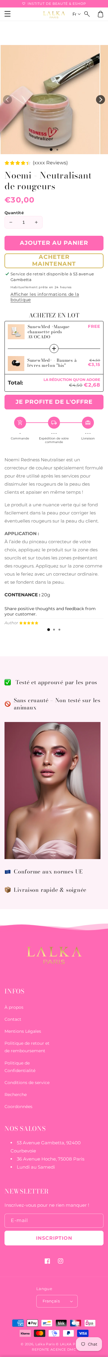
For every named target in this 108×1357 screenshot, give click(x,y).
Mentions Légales (22, 1031)
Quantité (14, 212)
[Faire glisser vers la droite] (100, 99)
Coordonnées (18, 1106)
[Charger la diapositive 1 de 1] (51, 149)
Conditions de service (27, 1082)
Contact (12, 1019)
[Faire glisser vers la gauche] (7, 99)
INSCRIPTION (54, 1238)
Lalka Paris (45, 1344)
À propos (13, 1007)
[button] (87, 14)
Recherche (15, 1094)
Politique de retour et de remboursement (27, 1047)
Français (51, 1301)
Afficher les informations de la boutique (44, 297)
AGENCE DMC (63, 1349)
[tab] (48, 629)
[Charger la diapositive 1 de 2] (57, 150)
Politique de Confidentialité (19, 1066)
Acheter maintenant (54, 260)
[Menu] (7, 14)
